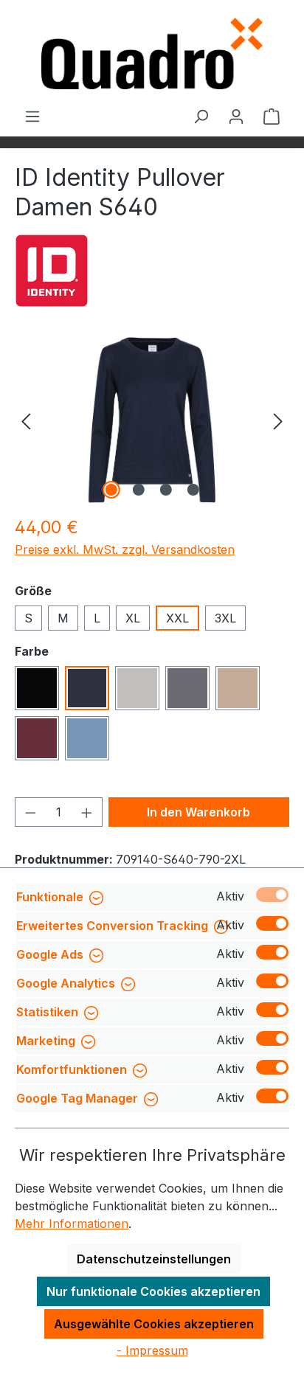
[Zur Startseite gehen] (152, 53)
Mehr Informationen (71, 1223)
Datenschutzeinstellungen (154, 1259)
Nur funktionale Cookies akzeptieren (153, 1291)
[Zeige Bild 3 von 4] (165, 490)
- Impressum (152, 1350)
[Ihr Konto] (236, 116)
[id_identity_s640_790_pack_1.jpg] (152, 420)
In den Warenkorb (198, 812)
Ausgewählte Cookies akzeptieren (154, 1323)
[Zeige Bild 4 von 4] (192, 490)
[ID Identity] (52, 271)
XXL (177, 618)
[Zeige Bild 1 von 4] (111, 490)
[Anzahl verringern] (30, 812)
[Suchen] (200, 116)
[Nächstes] (278, 420)
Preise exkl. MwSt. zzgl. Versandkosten (125, 549)
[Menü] (32, 116)
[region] (152, 420)
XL (132, 618)
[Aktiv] (272, 894)
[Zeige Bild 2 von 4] (138, 490)
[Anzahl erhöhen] (87, 812)
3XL (225, 618)
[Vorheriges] (26, 420)
